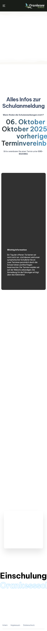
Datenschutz (29, 625)
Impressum (15, 625)
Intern (5, 625)
